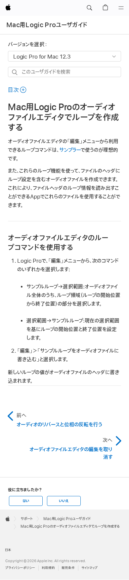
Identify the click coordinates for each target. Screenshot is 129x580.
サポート (27, 518)
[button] (89, 8)
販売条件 (68, 568)
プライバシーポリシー (20, 568)
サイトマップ (89, 568)
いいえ (64, 501)
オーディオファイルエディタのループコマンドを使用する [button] (58, 243)
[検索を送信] (15, 72)
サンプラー (70, 150)
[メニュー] (121, 8)
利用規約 (48, 568)
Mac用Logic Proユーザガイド (46, 25)
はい (25, 501)
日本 (8, 550)
